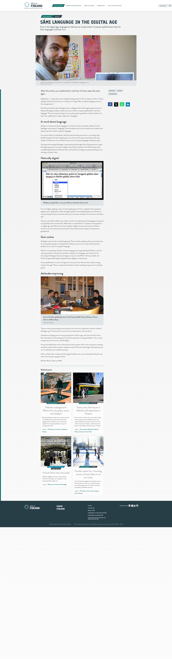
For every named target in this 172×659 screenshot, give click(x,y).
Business (50, 484)
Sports (97, 491)
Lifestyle (64, 429)
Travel (86, 432)
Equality (90, 429)
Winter (81, 493)
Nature (92, 491)
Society (119, 91)
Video (90, 432)
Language (112, 91)
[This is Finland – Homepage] (34, 5)
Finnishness (51, 429)
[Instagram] (137, 506)
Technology (113, 94)
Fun (88, 491)
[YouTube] (135, 506)
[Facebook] (130, 506)
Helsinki (96, 429)
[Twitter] (132, 505)
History (77, 432)
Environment (83, 429)
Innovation (58, 429)
